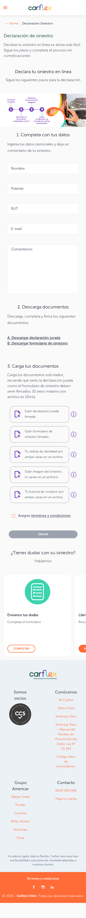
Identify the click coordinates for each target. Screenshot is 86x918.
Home (13, 23)
